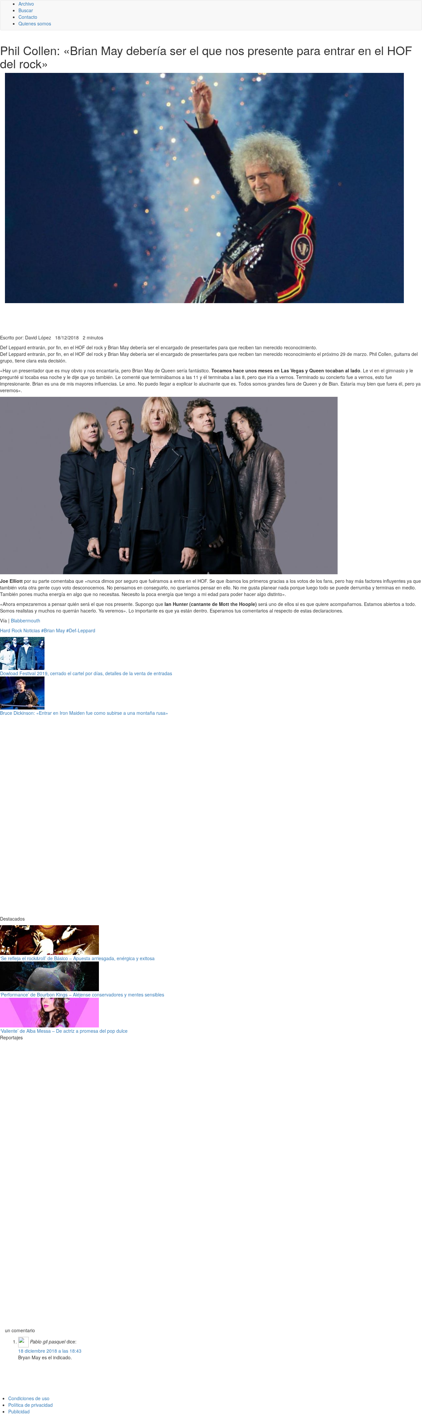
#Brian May (53, 630)
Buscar (25, 10)
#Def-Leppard (80, 630)
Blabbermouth (25, 620)
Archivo (26, 3)
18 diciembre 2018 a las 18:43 (49, 1350)
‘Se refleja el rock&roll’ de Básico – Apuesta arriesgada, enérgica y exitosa (77, 958)
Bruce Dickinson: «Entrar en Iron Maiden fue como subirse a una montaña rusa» (84, 712)
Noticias (31, 630)
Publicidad (19, 1411)
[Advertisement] (161, 318)
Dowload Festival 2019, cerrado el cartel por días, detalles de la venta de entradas (86, 673)
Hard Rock (11, 630)
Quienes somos (34, 23)
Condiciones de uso (28, 1398)
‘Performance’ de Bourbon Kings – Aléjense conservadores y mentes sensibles (82, 994)
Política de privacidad (30, 1405)
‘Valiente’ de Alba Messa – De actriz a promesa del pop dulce (64, 1030)
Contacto (27, 17)
